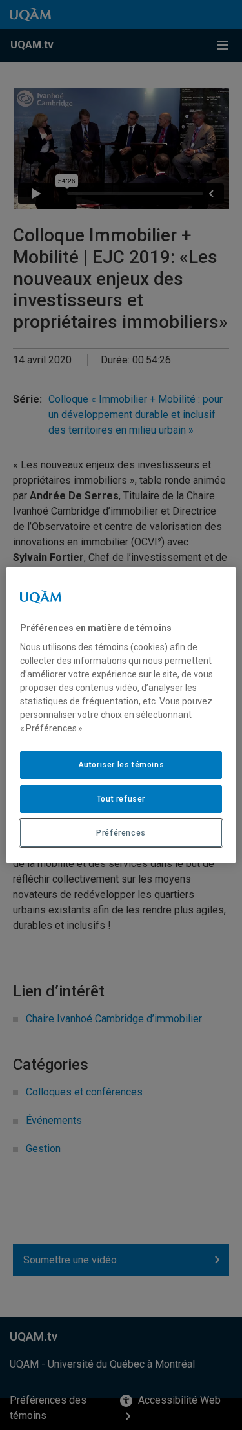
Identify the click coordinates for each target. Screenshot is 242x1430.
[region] (121, 715)
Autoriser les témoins (121, 764)
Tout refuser (121, 798)
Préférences (121, 833)
